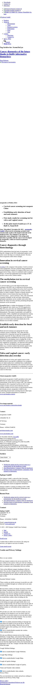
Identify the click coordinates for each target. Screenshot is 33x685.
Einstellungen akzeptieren (7, 682)
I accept (9, 546)
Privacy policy (4, 681)
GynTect (2, 267)
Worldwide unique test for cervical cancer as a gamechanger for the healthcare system (17, 465)
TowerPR (16, 437)
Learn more (3, 546)
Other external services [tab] (6, 632)
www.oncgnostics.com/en (7, 394)
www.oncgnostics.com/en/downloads (11, 405)
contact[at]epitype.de (10, 522)
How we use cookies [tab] (6, 558)
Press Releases (4, 60)
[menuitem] (18, 2)
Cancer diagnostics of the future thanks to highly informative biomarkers (15, 54)
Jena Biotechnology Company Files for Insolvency (18, 468)
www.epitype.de (10, 524)
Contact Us (7, 4)
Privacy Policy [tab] (4, 673)
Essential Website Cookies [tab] (7, 579)
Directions (7, 5)
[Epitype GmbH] (5, 17)
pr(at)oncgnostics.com (6, 430)
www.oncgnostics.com (6, 433)
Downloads (7, 2)
